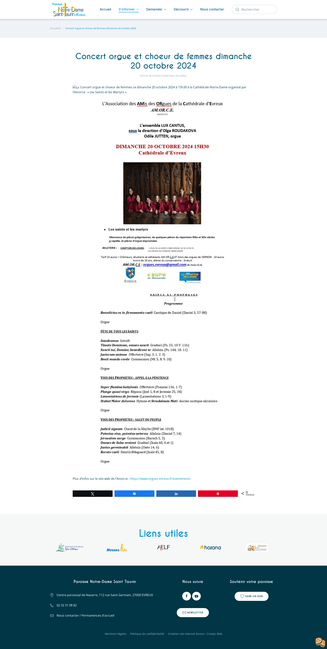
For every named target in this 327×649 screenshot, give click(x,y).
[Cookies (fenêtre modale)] (320, 642)
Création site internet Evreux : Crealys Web (195, 634)
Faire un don (254, 596)
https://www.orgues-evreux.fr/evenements (160, 479)
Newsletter (195, 612)
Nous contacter (212, 9)
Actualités (180, 75)
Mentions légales (115, 634)
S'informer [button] (127, 9)
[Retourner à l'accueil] (69, 9)
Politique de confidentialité (147, 634)
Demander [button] (154, 9)
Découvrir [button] (181, 9)
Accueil (105, 9)
